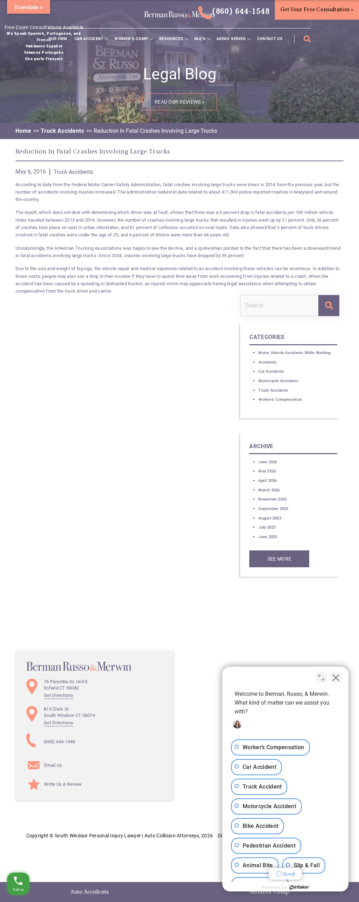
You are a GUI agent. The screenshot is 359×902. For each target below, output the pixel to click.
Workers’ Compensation (280, 399)
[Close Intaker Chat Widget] (335, 677)
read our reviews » (179, 102)
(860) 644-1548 (240, 12)
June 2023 (267, 537)
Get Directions (59, 695)
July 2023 (267, 527)
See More (279, 559)
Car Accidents (271, 371)
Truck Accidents (62, 131)
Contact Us (270, 39)
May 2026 (267, 471)
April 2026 (267, 480)
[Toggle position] (321, 677)
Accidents (267, 362)
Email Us (53, 765)
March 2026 (269, 490)
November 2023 (272, 499)
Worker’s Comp (131, 39)
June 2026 (267, 462)
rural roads (216, 227)
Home (23, 131)
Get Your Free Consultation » (316, 10)
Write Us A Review (63, 784)
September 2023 (273, 508)
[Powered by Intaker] (299, 887)
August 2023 (269, 518)
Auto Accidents (89, 892)
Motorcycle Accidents (278, 381)
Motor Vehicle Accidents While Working (294, 353)
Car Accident (88, 39)
